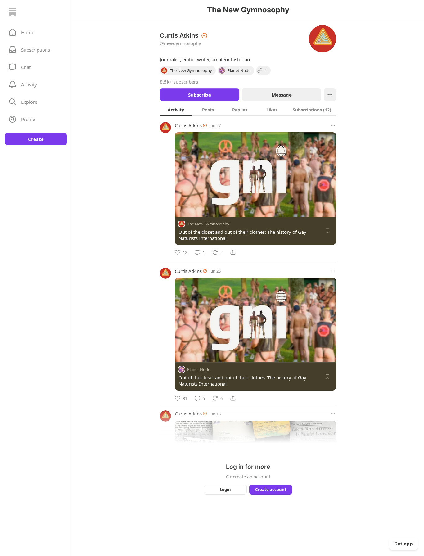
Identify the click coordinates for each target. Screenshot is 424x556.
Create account (270, 489)
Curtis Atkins (188, 125)
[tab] (176, 109)
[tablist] (248, 109)
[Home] (12, 12)
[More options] (333, 125)
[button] (36, 32)
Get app (403, 543)
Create (36, 139)
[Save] (327, 231)
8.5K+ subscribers (179, 82)
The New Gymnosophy (208, 224)
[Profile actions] (330, 94)
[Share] (233, 252)
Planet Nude (198, 370)
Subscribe (199, 95)
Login (225, 489)
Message (282, 95)
